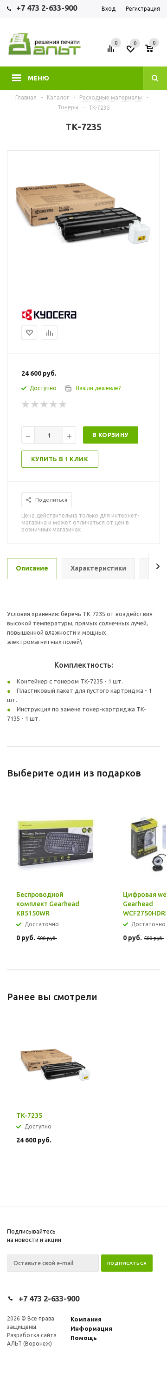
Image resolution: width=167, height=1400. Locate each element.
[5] (63, 404)
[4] (53, 404)
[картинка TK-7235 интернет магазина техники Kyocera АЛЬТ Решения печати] (83, 261)
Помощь (84, 1337)
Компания (86, 1319)
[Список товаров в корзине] (154, 52)
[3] (44, 404)
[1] (26, 404)
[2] (35, 404)
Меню (38, 78)
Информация (91, 1328)
